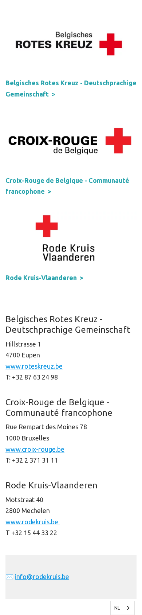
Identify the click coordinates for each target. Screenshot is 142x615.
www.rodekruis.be (32, 521)
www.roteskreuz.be (34, 366)
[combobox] (122, 608)
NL (117, 607)
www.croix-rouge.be (34, 449)
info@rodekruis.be (42, 576)
